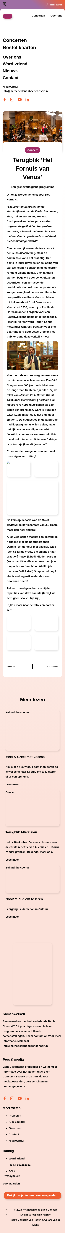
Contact (10, 78)
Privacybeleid (11, 1176)
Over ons (56, 15)
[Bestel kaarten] (47, 4)
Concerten (38, 15)
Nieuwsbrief (10, 86)
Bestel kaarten (56, 5)
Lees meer (12, 784)
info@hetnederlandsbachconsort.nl (26, 1045)
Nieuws (10, 71)
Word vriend (15, 64)
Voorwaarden (11, 1183)
